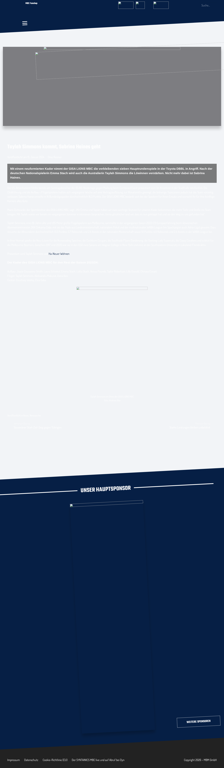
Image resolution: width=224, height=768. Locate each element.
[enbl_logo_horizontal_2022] (143, 4)
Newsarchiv (35, 415)
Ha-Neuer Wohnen (59, 254)
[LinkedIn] (191, 5)
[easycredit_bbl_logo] (125, 4)
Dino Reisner (55, 157)
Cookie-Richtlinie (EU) (55, 760)
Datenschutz (31, 760)
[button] (25, 23)
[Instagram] (186, 5)
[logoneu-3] (161, 4)
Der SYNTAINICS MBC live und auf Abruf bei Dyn (98, 760)
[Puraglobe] (112, 616)
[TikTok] (196, 5)
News (26, 415)
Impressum (13, 760)
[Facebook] (181, 5)
